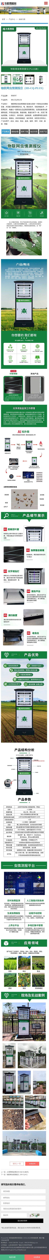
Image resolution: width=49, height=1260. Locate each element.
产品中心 (12, 19)
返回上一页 (17, 1164)
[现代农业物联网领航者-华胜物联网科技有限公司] (8, 3)
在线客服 (37, 1257)
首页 (3, 19)
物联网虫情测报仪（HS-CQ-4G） (17, 1174)
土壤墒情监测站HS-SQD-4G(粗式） (18, 1172)
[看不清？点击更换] (34, 1215)
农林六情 (22, 19)
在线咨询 (32, 1164)
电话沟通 (12, 1257)
